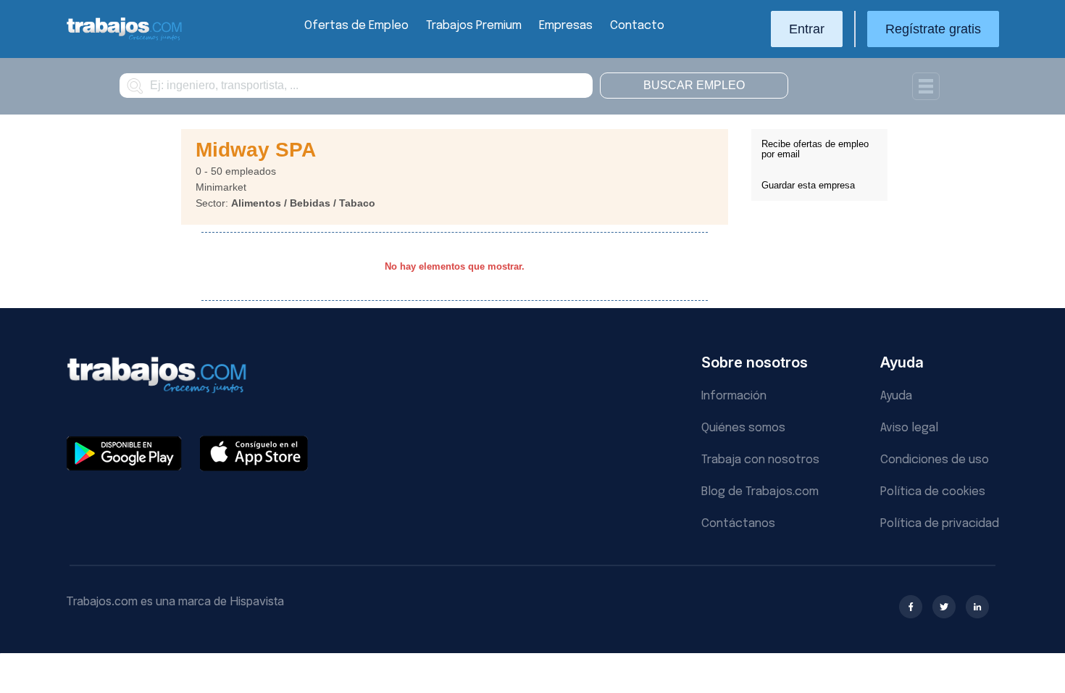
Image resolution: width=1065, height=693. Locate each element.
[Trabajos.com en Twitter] (944, 606)
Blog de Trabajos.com (760, 492)
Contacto (637, 26)
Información (734, 396)
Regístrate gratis (933, 29)
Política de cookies (932, 492)
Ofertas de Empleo (356, 26)
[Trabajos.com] (124, 39)
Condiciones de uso (934, 460)
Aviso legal (909, 428)
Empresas (566, 26)
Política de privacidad (939, 524)
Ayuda (896, 396)
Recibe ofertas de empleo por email (815, 148)
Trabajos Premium (474, 26)
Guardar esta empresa (808, 185)
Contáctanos (738, 524)
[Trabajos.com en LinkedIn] (977, 606)
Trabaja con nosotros (760, 460)
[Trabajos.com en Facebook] (910, 606)
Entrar (806, 29)
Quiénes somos (743, 428)
